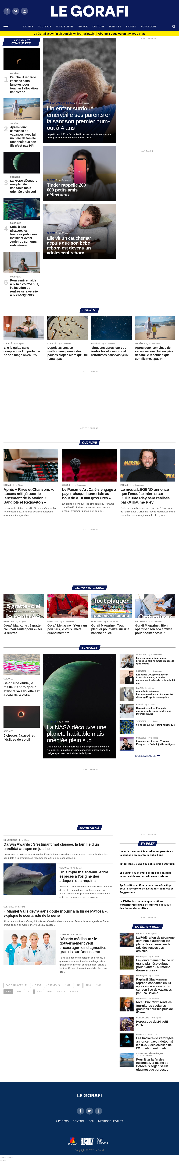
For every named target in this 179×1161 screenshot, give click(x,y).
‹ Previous (53, 985)
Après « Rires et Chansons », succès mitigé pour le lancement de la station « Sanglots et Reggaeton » (146, 889)
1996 (18, 991)
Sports (131, 26)
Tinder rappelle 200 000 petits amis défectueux (147, 863)
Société (27, 26)
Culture (98, 26)
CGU (91, 1121)
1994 (98, 985)
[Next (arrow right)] (4, 1160)
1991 (67, 985)
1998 (39, 991)
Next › (61, 991)
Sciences (115, 26)
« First (37, 985)
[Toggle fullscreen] (8, 1157)
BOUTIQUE (89, 35)
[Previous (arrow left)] (1, 1160)
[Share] (4, 1157)
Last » (74, 991)
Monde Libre (64, 26)
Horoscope (148, 26)
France (83, 26)
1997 (28, 991)
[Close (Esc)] (1, 1157)
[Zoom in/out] (11, 1157)
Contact (78, 1121)
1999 (49, 991)
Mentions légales (110, 1121)
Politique (44, 26)
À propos (62, 1121)
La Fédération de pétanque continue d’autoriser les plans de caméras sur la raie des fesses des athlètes (145, 905)
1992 (78, 985)
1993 (88, 985)
